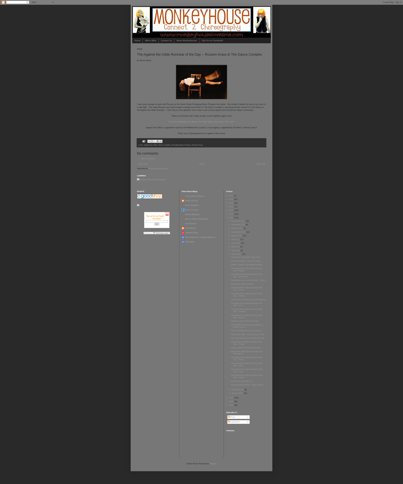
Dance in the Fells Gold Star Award (246, 348)
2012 (231, 214)
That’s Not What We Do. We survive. (246, 331)
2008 (231, 405)
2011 (231, 218)
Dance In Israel (191, 210)
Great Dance (190, 223)
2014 (231, 207)
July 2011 (235, 239)
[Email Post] (144, 141)
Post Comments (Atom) (158, 168)
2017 (231, 196)
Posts (232, 417)
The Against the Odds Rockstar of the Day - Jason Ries (246, 275)
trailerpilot (189, 242)
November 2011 (238, 225)
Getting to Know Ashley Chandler (245, 321)
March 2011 (236, 254)
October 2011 (237, 228)
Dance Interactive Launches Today (246, 261)
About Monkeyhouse (186, 40)
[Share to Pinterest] (160, 141)
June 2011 (236, 243)
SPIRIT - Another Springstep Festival (246, 265)
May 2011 (235, 247)
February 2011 (237, 390)
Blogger (213, 464)
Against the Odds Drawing (242, 284)
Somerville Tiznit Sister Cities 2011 (246, 257)
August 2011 (237, 236)
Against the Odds (150, 145)
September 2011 (238, 232)
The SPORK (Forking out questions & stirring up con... (247, 326)
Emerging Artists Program (181, 145)
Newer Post (143, 164)
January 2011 (237, 393)
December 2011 (238, 221)
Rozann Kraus (197, 145)
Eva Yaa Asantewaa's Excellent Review (247, 338)
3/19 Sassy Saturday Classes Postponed (248, 300)
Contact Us (166, 40)
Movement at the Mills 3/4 (242, 381)
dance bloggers (192, 205)
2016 (231, 199)
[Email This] (148, 141)
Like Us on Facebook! (212, 40)
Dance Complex (164, 145)
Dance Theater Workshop (196, 219)
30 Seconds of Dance (194, 196)
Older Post (260, 164)
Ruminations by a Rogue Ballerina (200, 237)
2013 (231, 210)
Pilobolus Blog (191, 233)
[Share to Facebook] (157, 141)
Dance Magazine (192, 214)
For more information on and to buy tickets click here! (201, 122)
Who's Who (150, 40)
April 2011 (236, 250)
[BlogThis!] (151, 141)
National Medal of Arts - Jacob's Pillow (247, 385)
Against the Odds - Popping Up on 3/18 (247, 334)
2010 (231, 398)
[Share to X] (154, 141)
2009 (231, 401)
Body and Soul (191, 201)
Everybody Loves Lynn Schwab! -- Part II (248, 280)
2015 (231, 203)
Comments (235, 422)
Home (137, 40)
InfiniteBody (190, 228)
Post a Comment (148, 159)
